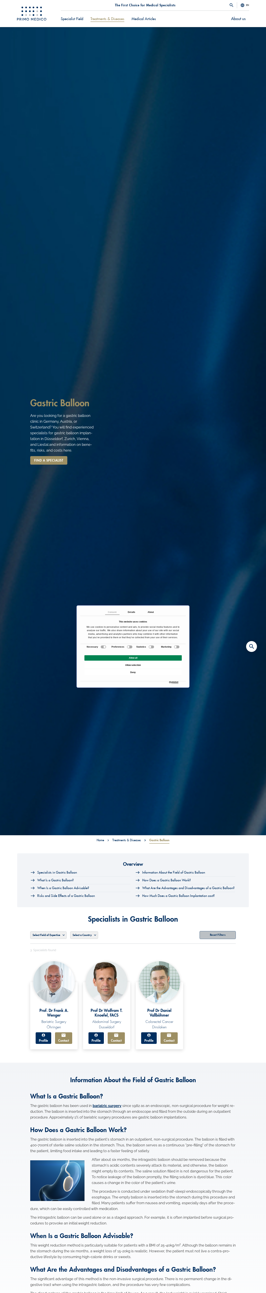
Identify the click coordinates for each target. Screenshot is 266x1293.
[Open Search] (231, 5)
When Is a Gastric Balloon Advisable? (63, 888)
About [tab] (151, 612)
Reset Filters (218, 935)
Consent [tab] (112, 612)
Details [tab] (131, 612)
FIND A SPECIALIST (48, 460)
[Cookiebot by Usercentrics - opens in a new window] (170, 682)
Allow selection (133, 665)
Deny (133, 672)
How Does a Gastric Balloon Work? (166, 880)
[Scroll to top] (251, 1284)
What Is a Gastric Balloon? (55, 880)
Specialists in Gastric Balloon (57, 872)
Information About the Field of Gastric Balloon (173, 872)
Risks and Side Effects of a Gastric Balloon (66, 895)
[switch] (129, 646)
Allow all (133, 658)
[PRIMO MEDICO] (32, 14)
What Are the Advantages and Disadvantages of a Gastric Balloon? (188, 888)
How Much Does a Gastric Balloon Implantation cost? (178, 895)
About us (238, 19)
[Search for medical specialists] (251, 646)
